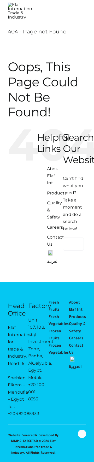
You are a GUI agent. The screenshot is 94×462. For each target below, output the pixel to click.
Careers (55, 227)
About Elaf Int (53, 175)
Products (57, 193)
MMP (15, 441)
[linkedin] (82, 434)
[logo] (20, 4)
